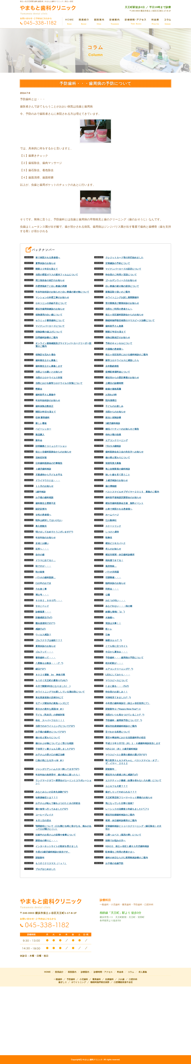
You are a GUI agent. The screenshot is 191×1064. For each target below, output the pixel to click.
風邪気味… (111, 566)
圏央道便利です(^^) (45, 623)
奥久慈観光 (41, 526)
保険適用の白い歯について (49, 314)
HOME (47, 972)
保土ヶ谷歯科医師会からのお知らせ (53, 452)
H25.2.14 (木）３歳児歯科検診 (121, 749)
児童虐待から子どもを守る (49, 474)
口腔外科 (133, 979)
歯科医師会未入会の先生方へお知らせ (124, 452)
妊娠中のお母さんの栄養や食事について (56, 835)
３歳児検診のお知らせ (116, 480)
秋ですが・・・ (43, 566)
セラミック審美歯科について (50, 320)
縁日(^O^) (41, 669)
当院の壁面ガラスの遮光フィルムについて (57, 274)
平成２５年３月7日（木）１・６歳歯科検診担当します (132, 743)
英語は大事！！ (113, 623)
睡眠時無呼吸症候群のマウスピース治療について (130, 320)
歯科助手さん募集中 (46, 394)
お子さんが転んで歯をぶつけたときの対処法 (58, 803)
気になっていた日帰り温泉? (119, 803)
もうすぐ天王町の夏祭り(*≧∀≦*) (51, 680)
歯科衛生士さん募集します (49, 366)
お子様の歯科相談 (44, 497)
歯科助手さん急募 (114, 326)
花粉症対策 (41, 457)
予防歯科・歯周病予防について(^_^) (123, 720)
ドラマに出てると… (46, 560)
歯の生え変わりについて (48, 737)
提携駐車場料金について (117, 372)
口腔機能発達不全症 (123, 982)
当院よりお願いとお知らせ (49, 372)
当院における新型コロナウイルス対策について (59, 383)
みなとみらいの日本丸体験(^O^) (52, 792)
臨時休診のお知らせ (115, 583)
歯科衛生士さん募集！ (47, 360)
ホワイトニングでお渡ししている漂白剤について (60, 692)
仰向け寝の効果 (113, 434)
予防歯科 (71, 979)
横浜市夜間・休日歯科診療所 (120, 554)
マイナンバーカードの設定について (123, 269)
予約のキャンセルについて (118, 343)
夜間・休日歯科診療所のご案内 (121, 820)
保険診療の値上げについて (49, 332)
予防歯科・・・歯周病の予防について (124, 657)
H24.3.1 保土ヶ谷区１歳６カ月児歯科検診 (127, 846)
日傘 (107, 634)
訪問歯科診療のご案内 (47, 337)
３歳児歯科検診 (43, 469)
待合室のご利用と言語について (121, 274)
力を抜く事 (41, 589)
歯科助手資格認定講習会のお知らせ (123, 497)
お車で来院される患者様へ (118, 509)
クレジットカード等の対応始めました (124, 257)
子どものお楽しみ (114, 406)
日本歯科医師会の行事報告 (49, 463)
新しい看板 (41, 423)
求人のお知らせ (113, 549)
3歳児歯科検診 (112, 423)
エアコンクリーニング (116, 440)
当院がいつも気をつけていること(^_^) (124, 715)
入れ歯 (121, 979)
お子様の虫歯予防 (114, 863)
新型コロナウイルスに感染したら (122, 360)
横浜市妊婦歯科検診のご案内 (120, 815)
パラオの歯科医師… (46, 577)
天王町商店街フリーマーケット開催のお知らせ (128, 797)
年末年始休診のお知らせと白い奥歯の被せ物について (62, 292)
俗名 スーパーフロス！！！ (50, 720)
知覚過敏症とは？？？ (47, 797)
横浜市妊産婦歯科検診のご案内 (121, 726)
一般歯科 (58, 979)
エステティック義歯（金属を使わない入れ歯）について (133, 780)
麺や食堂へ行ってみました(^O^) (52, 809)
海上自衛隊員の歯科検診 (117, 469)
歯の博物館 (111, 486)
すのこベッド (42, 606)
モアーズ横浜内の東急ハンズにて (52, 703)
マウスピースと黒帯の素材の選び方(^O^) (126, 754)
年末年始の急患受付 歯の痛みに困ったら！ (58, 774)
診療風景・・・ (43, 612)
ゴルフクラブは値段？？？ (49, 640)
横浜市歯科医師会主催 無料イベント (124, 503)
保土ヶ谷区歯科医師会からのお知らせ (124, 314)
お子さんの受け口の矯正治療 (50, 754)
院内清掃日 (111, 400)
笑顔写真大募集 (113, 463)
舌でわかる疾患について (117, 732)
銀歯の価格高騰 (113, 389)
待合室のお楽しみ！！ (116, 692)
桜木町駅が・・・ (114, 663)
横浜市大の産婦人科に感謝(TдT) (121, 774)
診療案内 (85, 972)
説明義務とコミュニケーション (51, 446)
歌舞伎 (108, 537)
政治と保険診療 (113, 417)
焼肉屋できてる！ (114, 560)
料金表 (120, 972)
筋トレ (108, 629)
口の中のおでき (43, 583)
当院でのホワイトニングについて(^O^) (55, 726)
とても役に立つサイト (116, 646)
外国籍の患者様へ (114, 349)
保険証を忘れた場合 (46, 354)
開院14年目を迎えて (46, 412)
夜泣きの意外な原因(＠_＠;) (49, 709)
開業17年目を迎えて (115, 332)
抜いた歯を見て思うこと (117, 474)
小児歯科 (84, 979)
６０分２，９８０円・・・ (49, 600)
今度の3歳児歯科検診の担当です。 (53, 852)
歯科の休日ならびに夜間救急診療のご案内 (126, 857)
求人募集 (143, 972)
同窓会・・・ (112, 589)
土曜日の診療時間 (114, 383)
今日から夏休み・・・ (116, 652)
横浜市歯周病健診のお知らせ (50, 309)
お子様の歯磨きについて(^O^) (51, 732)
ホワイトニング (78, 982)
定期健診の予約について (117, 263)
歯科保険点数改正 (44, 406)
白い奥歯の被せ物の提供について (122, 286)
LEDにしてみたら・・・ (117, 674)
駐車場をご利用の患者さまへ (120, 852)
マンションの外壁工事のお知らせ (52, 297)
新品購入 (40, 434)
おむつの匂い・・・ (115, 600)
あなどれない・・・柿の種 (118, 606)
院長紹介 (59, 972)
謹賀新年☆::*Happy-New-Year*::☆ (123, 709)
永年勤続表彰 (112, 366)
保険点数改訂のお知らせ (117, 337)
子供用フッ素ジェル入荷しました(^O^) (55, 749)
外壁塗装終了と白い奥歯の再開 (51, 286)
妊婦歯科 (109, 979)
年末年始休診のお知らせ (48, 400)
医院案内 (72, 972)
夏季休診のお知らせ (46, 263)
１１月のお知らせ (44, 486)
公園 (107, 594)
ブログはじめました (46, 869)
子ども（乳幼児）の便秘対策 (50, 715)
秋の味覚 (40, 572)
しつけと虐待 (112, 532)
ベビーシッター (43, 429)
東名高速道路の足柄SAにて (49, 697)
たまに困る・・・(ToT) (117, 686)
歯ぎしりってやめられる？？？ (121, 792)
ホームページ (112, 515)
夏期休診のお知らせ (46, 646)
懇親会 (39, 389)
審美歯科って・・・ (46, 657)
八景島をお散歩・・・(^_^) (49, 663)
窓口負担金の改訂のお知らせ (50, 280)
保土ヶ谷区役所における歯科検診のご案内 (126, 354)
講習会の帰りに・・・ (47, 840)
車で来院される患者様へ (48, 257)
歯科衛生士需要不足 (46, 503)
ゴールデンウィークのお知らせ (121, 280)
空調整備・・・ (113, 577)
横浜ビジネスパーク (115, 543)
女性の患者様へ (43, 515)
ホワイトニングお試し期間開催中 (122, 297)
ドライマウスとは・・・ (48, 480)
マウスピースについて (116, 680)
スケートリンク (113, 526)
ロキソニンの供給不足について (51, 303)
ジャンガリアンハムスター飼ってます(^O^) (57, 769)
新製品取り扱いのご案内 (117, 292)
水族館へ (109, 617)
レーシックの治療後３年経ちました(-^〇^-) (127, 809)
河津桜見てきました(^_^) (118, 697)
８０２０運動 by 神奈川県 (50, 674)
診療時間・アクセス (103, 972)
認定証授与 (41, 509)
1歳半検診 (41, 492)
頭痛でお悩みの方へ (115, 840)
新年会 (39, 440)
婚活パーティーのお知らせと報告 (122, 429)
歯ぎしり (62, 982)
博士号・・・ (42, 594)
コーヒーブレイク (44, 815)
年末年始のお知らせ (46, 537)
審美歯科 (96, 979)
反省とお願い (42, 543)
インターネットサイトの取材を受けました (57, 846)
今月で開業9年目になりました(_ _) (53, 686)
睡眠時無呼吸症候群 (99, 982)
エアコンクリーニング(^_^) (119, 669)
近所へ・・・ (42, 549)
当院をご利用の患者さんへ (118, 309)
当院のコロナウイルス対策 (49, 377)
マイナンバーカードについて (50, 326)
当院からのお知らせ (115, 412)
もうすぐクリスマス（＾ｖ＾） (51, 863)
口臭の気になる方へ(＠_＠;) (49, 760)
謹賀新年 (111, 769)
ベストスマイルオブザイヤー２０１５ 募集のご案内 (132, 492)
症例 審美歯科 (42, 417)
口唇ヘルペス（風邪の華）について (123, 835)
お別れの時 (111, 394)
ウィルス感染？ (43, 634)
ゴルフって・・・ (44, 652)
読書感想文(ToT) (44, 617)
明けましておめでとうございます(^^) (54, 532)
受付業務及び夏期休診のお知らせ (122, 303)
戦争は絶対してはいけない (49, 520)
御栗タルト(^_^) (113, 640)
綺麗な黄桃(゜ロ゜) (115, 612)
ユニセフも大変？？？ (116, 786)
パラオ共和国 (112, 572)
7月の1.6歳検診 (113, 446)
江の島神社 (111, 520)
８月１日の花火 (43, 820)
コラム (131, 972)
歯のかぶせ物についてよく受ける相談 (55, 743)
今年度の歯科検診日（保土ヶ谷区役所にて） (127, 703)
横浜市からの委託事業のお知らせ (122, 377)
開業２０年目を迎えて (47, 269)
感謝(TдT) (41, 629)
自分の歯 (40, 554)
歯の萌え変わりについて (117, 457)
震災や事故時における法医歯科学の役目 (125, 737)
